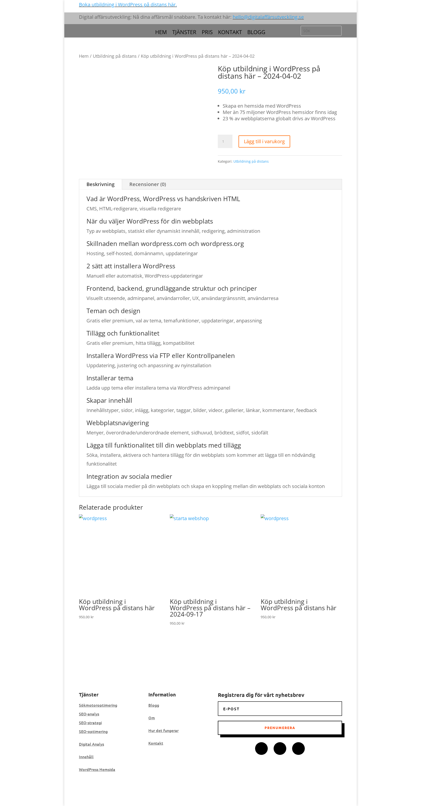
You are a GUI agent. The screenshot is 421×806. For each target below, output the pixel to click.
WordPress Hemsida (97, 769)
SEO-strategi (90, 722)
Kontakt (230, 33)
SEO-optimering (93, 731)
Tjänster (184, 33)
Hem (161, 33)
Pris (207, 33)
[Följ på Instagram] (298, 748)
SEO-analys (89, 713)
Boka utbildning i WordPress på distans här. (128, 4)
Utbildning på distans (115, 56)
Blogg (256, 33)
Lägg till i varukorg (264, 141)
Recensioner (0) (147, 184)
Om (151, 717)
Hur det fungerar (163, 730)
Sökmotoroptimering (98, 705)
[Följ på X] (280, 748)
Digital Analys (91, 744)
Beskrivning (100, 184)
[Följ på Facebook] (261, 748)
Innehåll (86, 756)
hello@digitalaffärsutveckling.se (268, 17)
